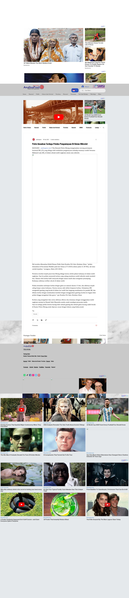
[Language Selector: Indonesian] (74, 90)
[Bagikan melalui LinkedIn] (41, 320)
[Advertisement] (52, 12)
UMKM (81, 127)
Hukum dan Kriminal (54, 127)
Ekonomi (74, 127)
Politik (44, 127)
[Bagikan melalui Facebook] (33, 320)
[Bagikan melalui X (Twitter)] (37, 320)
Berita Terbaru (27, 127)
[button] (103, 127)
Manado (35, 314)
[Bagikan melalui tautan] (46, 320)
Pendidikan (41, 367)
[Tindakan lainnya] (96, 139)
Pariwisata (89, 127)
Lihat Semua (102, 335)
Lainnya (97, 127)
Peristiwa (65, 127)
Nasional (36, 127)
